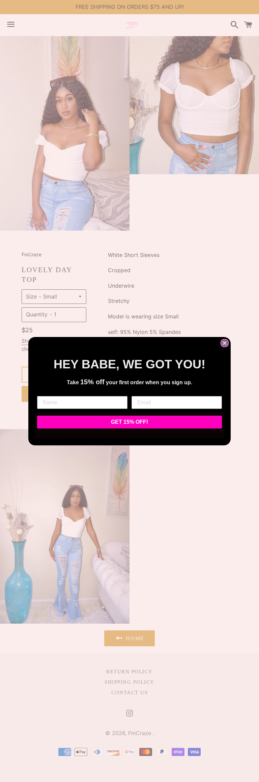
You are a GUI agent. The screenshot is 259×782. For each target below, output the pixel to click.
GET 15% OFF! (129, 422)
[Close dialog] (224, 343)
